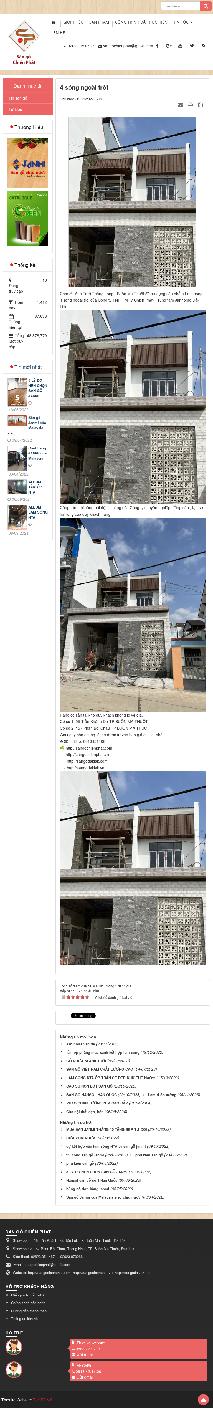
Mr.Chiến (84, 1365)
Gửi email (85, 1354)
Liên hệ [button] (57, 32)
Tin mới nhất (28, 366)
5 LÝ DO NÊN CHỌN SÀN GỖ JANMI (37, 388)
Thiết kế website (91, 1343)
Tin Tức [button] (181, 22)
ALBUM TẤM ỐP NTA (35, 487)
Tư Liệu (15, 109)
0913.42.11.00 (88, 1371)
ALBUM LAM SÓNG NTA (38, 512)
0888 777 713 (88, 1348)
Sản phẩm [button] (99, 22)
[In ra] (191, 104)
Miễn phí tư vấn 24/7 (27, 1295)
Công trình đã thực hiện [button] (141, 22)
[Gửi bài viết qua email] (181, 104)
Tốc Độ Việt (43, 1399)
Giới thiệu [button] (73, 22)
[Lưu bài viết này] (201, 104)
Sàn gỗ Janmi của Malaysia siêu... (26, 425)
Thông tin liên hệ (24, 1318)
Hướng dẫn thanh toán (29, 1310)
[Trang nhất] (54, 22)
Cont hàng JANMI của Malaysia (37, 453)
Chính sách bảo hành (28, 1302)
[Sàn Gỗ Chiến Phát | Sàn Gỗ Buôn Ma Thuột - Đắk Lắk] (24, 36)
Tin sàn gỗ (18, 98)
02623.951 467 (81, 46)
